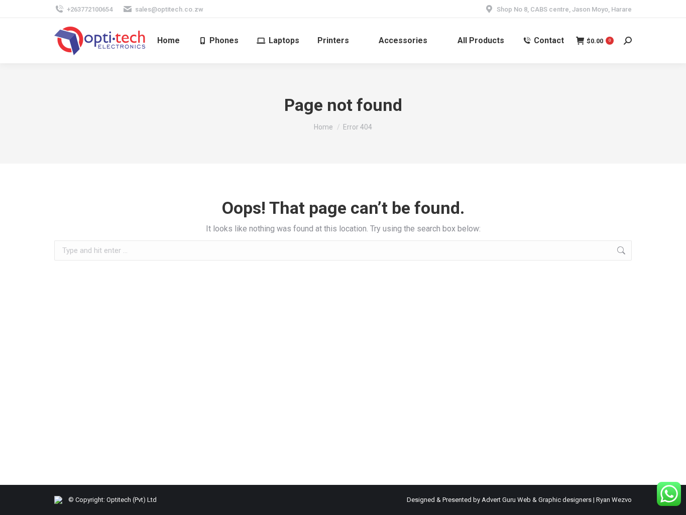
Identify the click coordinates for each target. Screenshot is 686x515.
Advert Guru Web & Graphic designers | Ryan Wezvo (557, 499)
